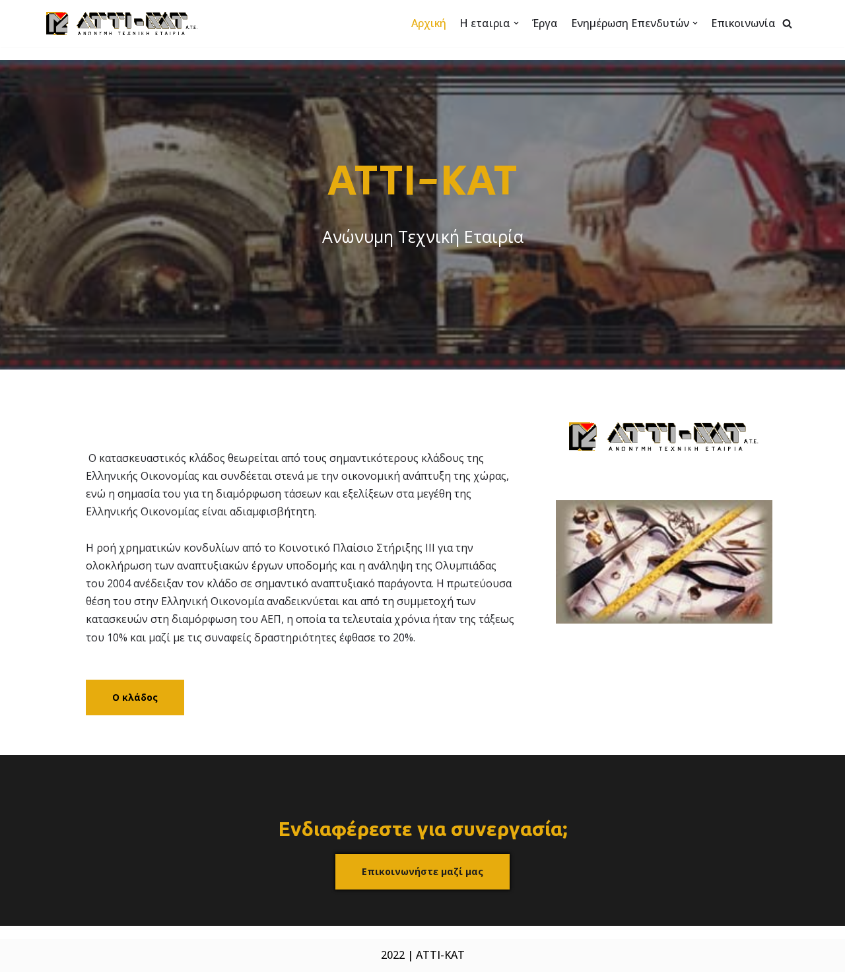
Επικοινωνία (743, 23)
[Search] (787, 23)
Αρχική (428, 23)
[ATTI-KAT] (122, 23)
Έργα (545, 23)
